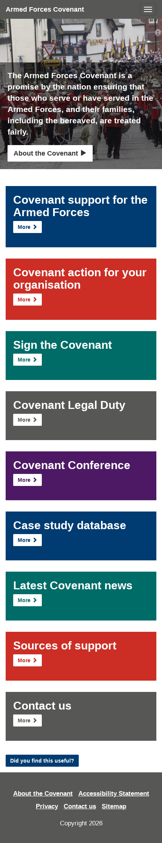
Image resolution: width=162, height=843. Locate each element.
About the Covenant (47, 153)
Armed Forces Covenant (45, 9)
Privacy (47, 806)
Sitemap (114, 806)
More (25, 227)
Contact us (80, 806)
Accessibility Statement (113, 793)
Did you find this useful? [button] (42, 761)
